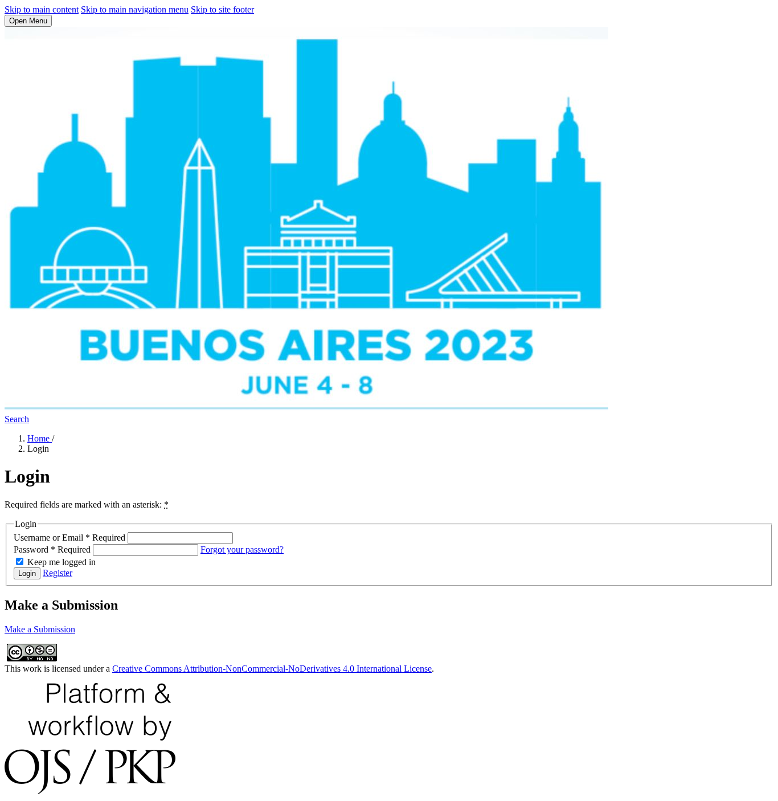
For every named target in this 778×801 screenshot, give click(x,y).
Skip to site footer (222, 9)
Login (27, 573)
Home (39, 438)
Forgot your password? (242, 549)
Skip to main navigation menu (135, 9)
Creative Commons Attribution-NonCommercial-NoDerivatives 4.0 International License (272, 668)
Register (57, 573)
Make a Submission (40, 629)
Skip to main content (42, 9)
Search (17, 419)
